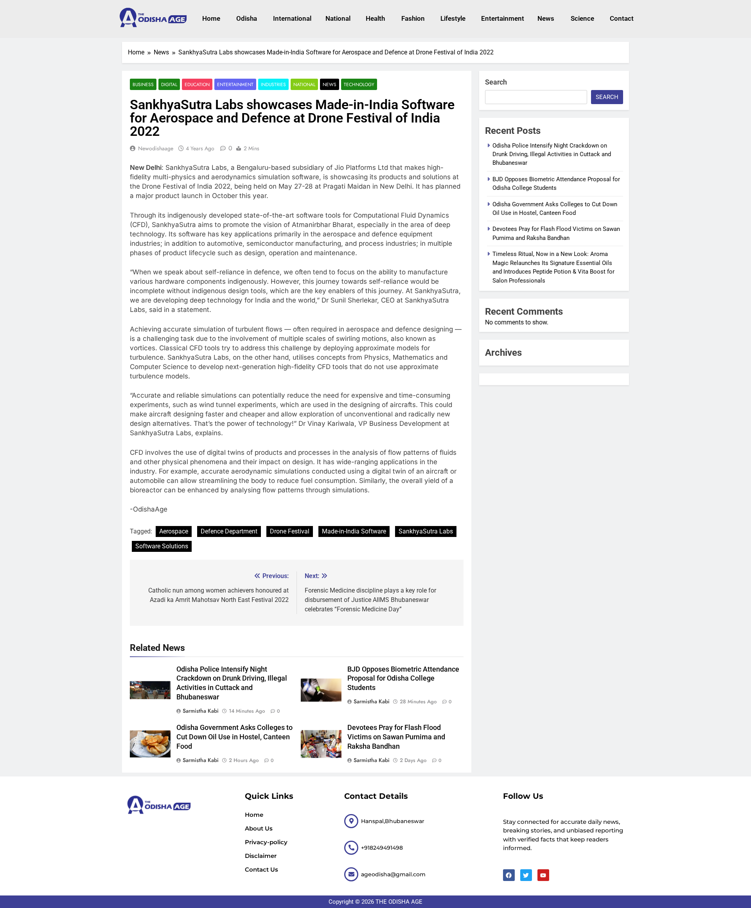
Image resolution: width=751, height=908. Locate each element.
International (291, 18)
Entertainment (501, 18)
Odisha (246, 18)
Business (143, 84)
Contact (622, 18)
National (337, 18)
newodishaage (155, 148)
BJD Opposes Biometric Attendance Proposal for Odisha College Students (403, 678)
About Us (259, 828)
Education (197, 84)
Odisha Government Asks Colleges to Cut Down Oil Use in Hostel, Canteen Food (234, 737)
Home (211, 18)
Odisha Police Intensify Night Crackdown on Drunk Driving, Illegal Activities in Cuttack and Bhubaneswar (551, 154)
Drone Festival (289, 531)
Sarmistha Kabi (201, 711)
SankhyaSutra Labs (426, 531)
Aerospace (173, 531)
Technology (359, 84)
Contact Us (261, 869)
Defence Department (229, 531)
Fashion (413, 18)
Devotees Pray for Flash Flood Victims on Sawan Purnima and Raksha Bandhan (396, 737)
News (545, 18)
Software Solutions (161, 546)
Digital (169, 84)
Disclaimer (261, 855)
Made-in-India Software (354, 531)
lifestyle (452, 18)
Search (496, 82)
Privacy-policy (266, 842)
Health (375, 18)
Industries (273, 84)
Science (582, 18)
